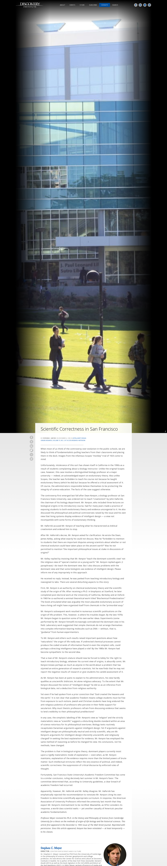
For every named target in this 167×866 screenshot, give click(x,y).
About (62, 5)
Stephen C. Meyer (51, 848)
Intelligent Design (79, 438)
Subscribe (93, 5)
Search (115, 5)
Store (82, 5)
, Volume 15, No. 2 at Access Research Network (63, 440)
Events (72, 5)
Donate (104, 5)
